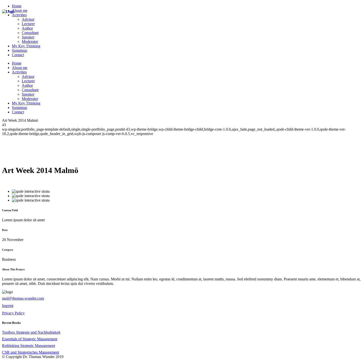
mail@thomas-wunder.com (23, 298)
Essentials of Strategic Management (29, 339)
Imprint (7, 306)
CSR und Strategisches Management (30, 352)
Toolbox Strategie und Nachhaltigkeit (31, 332)
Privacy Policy (13, 313)
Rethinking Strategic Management (28, 346)
